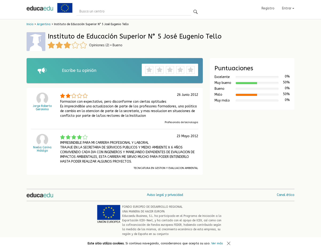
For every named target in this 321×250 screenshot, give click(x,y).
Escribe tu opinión (79, 70)
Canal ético (285, 195)
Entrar (287, 8)
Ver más (217, 243)
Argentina (44, 24)
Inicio (30, 24)
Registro (268, 8)
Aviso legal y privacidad (165, 195)
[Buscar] (195, 12)
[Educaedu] (40, 8)
